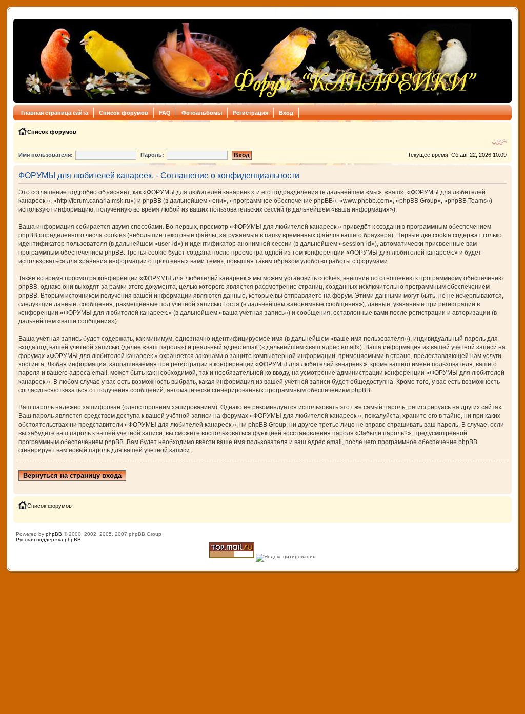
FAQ (165, 113)
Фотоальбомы (201, 113)
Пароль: (152, 155)
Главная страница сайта (54, 113)
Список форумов (123, 113)
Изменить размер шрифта (499, 142)
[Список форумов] (248, 61)
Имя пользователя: (45, 155)
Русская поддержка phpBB (48, 539)
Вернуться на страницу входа (72, 475)
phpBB (54, 534)
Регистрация (250, 113)
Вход (286, 113)
